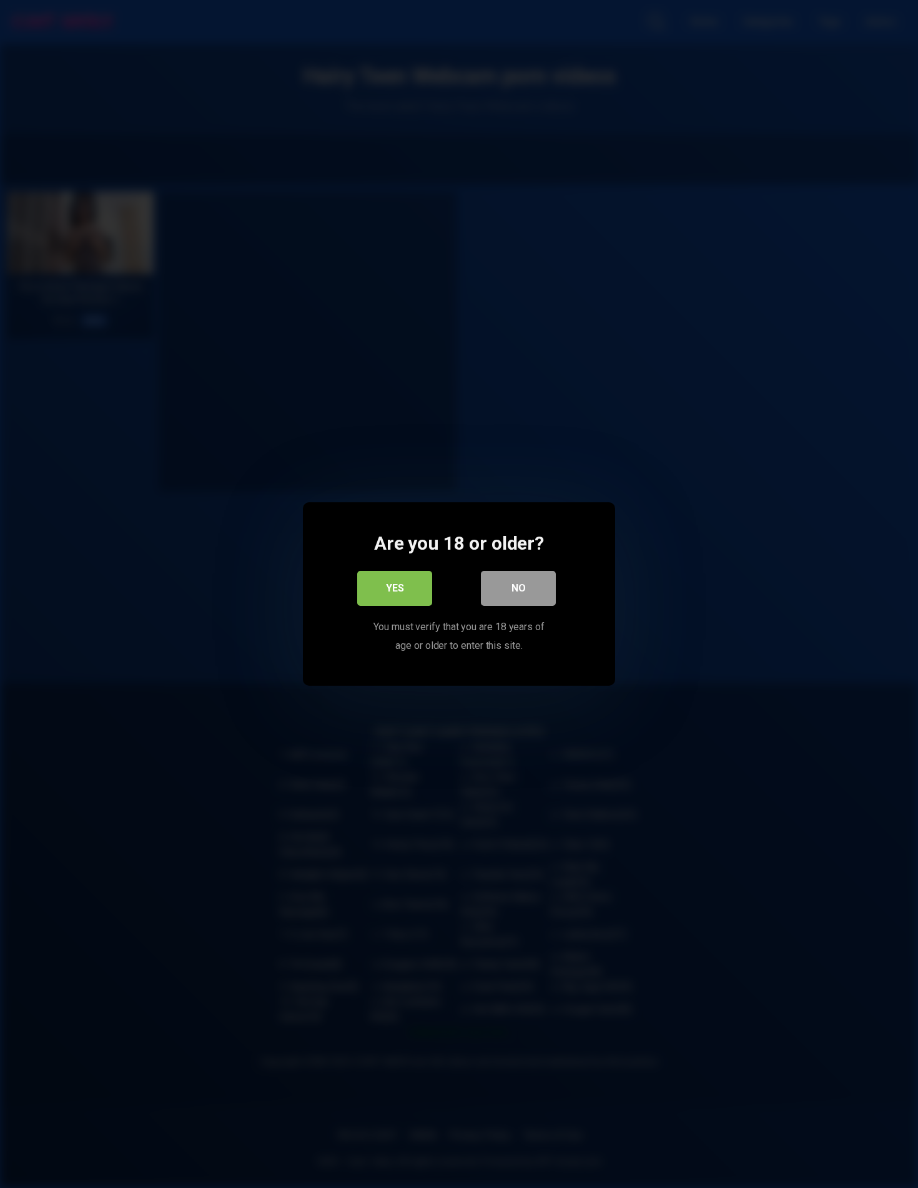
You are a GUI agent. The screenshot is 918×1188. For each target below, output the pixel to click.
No (518, 588)
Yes (395, 588)
